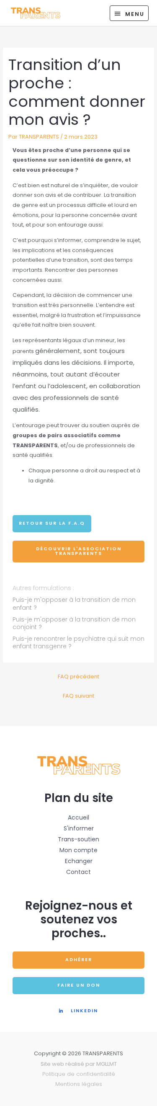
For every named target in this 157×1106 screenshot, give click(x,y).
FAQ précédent (78, 676)
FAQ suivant (78, 695)
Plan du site (78, 798)
